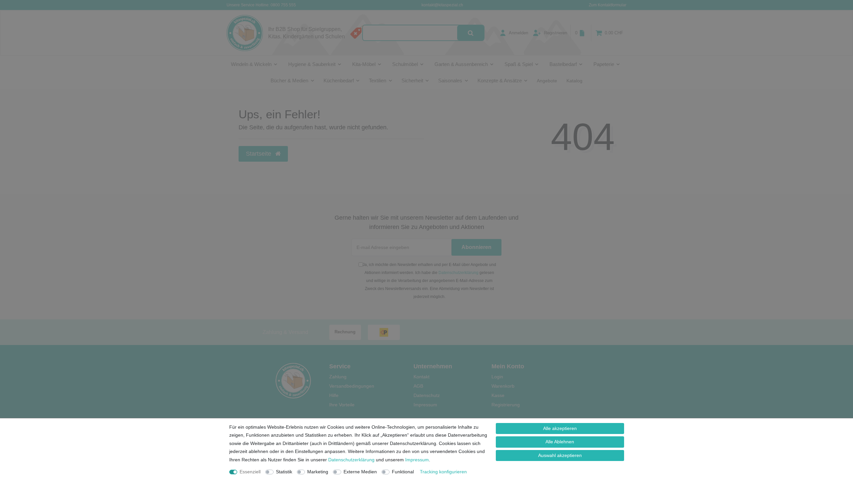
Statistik (284, 471)
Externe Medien (360, 471)
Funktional (403, 471)
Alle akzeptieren (560, 428)
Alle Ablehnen (559, 441)
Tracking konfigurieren (443, 471)
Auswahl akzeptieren (560, 455)
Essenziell (250, 471)
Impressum (417, 459)
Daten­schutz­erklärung (351, 459)
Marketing (317, 471)
